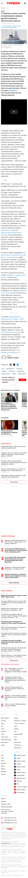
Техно (2, 734)
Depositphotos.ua (5, 843)
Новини (3, 714)
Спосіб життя (4, 737)
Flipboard (19, 781)
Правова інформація (6, 806)
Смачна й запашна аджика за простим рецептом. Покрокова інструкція (14, 688)
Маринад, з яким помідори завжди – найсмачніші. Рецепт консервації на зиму (16, 697)
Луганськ (3, 774)
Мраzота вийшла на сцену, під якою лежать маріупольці (13, 476)
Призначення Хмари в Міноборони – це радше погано (15, 568)
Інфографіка (4, 742)
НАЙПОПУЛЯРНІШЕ (8, 536)
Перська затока (6, 373)
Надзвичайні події (6, 739)
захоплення (19, 368)
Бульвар (5, 418)
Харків (3, 766)
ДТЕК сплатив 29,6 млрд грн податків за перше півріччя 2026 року (13, 628)
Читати (22, 379)
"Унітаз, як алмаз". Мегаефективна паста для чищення (15, 704)
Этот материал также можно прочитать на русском (12, 26)
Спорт (2, 728)
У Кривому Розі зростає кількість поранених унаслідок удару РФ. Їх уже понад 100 (13, 642)
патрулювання (20, 371)
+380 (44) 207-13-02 (10, 820)
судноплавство (22, 373)
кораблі (14, 373)
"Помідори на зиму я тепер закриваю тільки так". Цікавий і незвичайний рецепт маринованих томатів (15, 679)
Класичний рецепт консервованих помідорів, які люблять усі (9, 432)
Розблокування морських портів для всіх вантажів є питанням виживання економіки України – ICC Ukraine (13, 649)
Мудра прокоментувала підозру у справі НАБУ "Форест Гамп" (14, 596)
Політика (3, 720)
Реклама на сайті (5, 804)
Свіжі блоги (6, 443)
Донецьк (3, 763)
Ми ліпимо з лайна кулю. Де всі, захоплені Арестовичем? (13, 447)
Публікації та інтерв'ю (20, 720)
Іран (3, 368)
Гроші (2, 723)
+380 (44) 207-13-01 (10, 818)
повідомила (12, 90)
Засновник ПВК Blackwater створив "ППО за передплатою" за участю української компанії (13, 602)
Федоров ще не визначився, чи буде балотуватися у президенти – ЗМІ (12, 609)
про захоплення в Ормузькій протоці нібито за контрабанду (13, 255)
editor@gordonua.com (10, 822)
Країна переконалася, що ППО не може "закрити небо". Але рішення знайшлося (16, 542)
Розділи (16, 714)
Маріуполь (4, 771)
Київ (2, 755)
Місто (2, 752)
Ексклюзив (17, 734)
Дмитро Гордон (21, 755)
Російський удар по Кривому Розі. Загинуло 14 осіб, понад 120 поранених (13, 622)
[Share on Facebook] (10, 364)
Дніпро (3, 768)
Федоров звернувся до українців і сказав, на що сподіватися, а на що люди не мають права (15, 576)
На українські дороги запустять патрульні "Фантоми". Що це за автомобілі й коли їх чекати (14, 634)
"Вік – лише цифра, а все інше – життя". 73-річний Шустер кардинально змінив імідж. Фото (15, 670)
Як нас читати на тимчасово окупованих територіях (7, 811)
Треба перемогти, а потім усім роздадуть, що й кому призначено (13, 469)
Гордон (3, 8)
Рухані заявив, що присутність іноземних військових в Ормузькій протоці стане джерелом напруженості (9, 406)
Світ (8, 8)
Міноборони (12, 371)
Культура (3, 731)
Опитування (17, 742)
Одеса (2, 760)
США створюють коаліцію (11, 332)
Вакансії (3, 798)
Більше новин (14, 660)
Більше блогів (14, 482)
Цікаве (3, 745)
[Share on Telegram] (17, 364)
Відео (15, 739)
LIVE (15, 731)
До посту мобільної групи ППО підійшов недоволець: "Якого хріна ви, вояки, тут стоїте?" (14, 454)
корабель (4, 371)
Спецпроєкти (17, 747)
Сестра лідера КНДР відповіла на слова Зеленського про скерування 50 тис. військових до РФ (16, 550)
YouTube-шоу (17, 745)
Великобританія (10, 368)
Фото (15, 737)
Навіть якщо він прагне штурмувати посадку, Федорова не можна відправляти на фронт (14, 462)
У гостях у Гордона (19, 723)
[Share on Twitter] (14, 364)
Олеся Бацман (20, 775)
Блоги (15, 726)
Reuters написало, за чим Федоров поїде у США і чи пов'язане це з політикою (14, 655)
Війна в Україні (5, 718)
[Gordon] (13, 3)
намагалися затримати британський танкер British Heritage (11, 232)
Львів (2, 758)
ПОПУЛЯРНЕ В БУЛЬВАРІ (10, 664)
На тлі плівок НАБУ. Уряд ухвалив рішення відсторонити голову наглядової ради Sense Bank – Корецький (15, 560)
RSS (18, 784)
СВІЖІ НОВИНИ (6, 591)
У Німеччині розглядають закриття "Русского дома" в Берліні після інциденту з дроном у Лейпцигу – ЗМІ (14, 616)
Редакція (3, 801)
